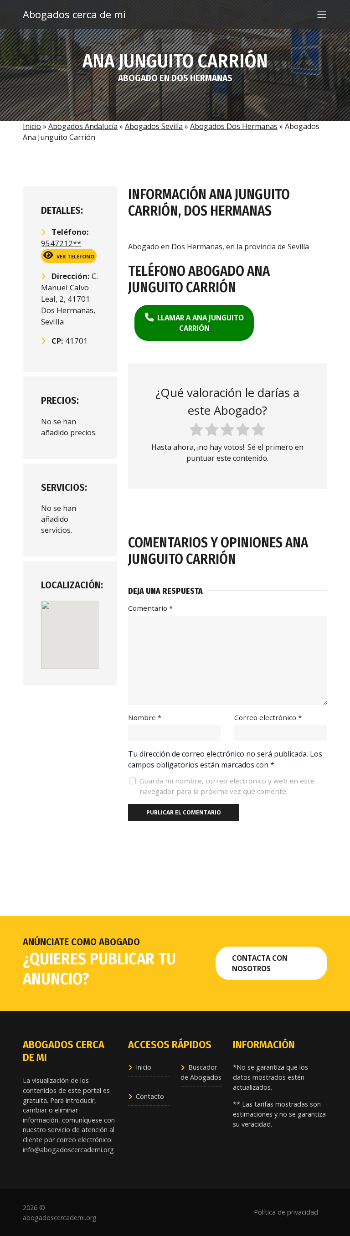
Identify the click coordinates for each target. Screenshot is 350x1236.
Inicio (32, 126)
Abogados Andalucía (83, 126)
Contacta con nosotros (260, 963)
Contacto (150, 1096)
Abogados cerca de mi (64, 14)
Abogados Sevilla (154, 126)
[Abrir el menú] (321, 14)
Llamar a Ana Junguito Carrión (199, 323)
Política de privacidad (286, 1212)
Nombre (144, 717)
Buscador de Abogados (200, 1072)
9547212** (61, 243)
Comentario (150, 608)
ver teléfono (74, 256)
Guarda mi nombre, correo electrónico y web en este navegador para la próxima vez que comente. (226, 786)
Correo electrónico (268, 717)
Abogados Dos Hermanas (234, 126)
